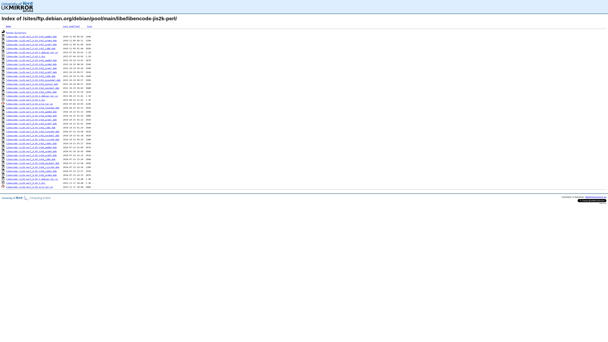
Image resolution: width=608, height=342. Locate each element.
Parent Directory (16, 33)
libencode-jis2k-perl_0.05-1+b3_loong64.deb (32, 131)
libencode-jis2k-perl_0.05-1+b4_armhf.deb (31, 155)
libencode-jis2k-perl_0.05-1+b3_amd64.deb (31, 112)
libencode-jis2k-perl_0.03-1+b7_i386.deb (30, 48)
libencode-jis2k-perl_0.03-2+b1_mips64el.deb (33, 80)
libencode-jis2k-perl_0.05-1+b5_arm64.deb (31, 175)
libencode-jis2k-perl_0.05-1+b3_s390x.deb (31, 143)
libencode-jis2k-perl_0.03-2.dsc (25, 100)
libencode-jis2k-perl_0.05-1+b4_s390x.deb (31, 171)
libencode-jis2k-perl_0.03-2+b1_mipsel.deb (32, 84)
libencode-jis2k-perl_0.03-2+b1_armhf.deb (31, 72)
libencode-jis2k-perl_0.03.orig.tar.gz (29, 104)
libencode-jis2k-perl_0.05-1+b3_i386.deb (30, 128)
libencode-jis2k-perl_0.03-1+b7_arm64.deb (31, 40)
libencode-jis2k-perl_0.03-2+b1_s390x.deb (31, 92)
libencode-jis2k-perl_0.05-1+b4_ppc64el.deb (32, 163)
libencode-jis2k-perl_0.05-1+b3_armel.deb (31, 120)
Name (8, 26)
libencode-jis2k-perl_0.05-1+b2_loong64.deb (32, 108)
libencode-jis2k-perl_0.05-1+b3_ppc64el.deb (32, 135)
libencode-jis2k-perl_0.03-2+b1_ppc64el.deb (32, 88)
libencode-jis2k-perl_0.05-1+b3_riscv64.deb (32, 139)
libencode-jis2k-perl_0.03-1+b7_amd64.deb (31, 36)
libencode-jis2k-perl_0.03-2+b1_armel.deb (31, 68)
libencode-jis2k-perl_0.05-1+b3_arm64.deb (31, 116)
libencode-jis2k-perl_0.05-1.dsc (25, 183)
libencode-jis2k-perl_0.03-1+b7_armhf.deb (31, 44)
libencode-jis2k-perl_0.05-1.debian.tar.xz (32, 179)
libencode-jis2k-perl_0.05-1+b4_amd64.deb (31, 147)
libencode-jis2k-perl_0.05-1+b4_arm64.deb (31, 151)
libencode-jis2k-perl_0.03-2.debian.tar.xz (32, 96)
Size (89, 26)
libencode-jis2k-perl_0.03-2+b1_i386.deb (30, 76)
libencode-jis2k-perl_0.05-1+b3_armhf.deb (31, 124)
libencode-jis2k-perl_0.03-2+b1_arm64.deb (31, 64)
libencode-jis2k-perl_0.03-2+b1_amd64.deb (31, 60)
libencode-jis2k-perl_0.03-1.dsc (25, 56)
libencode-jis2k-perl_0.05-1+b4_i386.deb (30, 159)
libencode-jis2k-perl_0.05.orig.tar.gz (29, 187)
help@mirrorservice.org (595, 197)
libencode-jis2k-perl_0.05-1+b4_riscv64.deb (32, 167)
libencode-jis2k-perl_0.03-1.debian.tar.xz (32, 52)
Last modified (71, 26)
